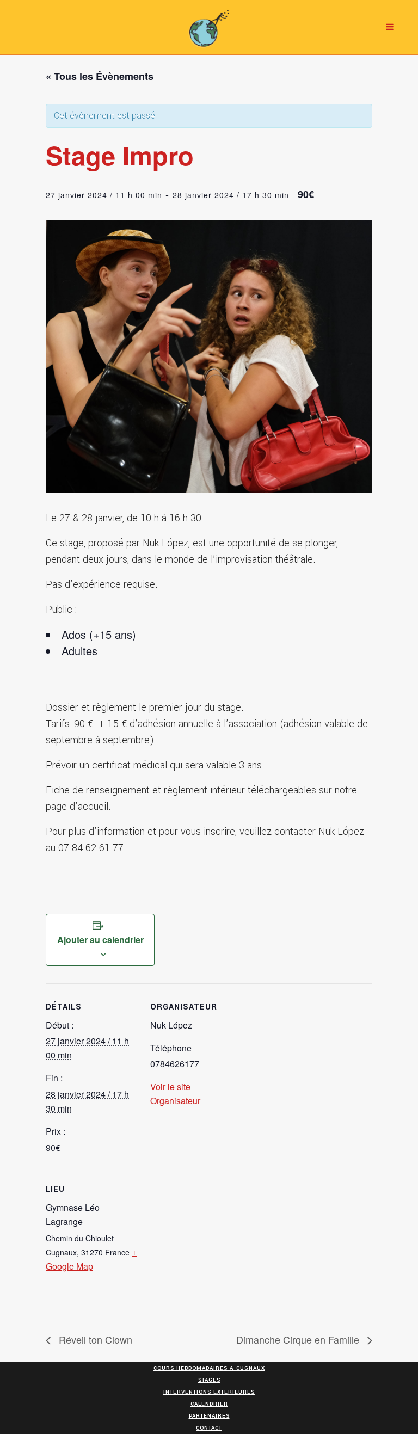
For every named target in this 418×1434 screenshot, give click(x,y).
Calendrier (209, 1404)
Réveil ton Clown (94, 1339)
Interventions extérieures (209, 1392)
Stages (209, 1380)
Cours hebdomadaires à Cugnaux (209, 1368)
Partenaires (209, 1416)
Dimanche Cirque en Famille (299, 1339)
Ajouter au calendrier (100, 939)
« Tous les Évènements (99, 76)
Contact (209, 1428)
